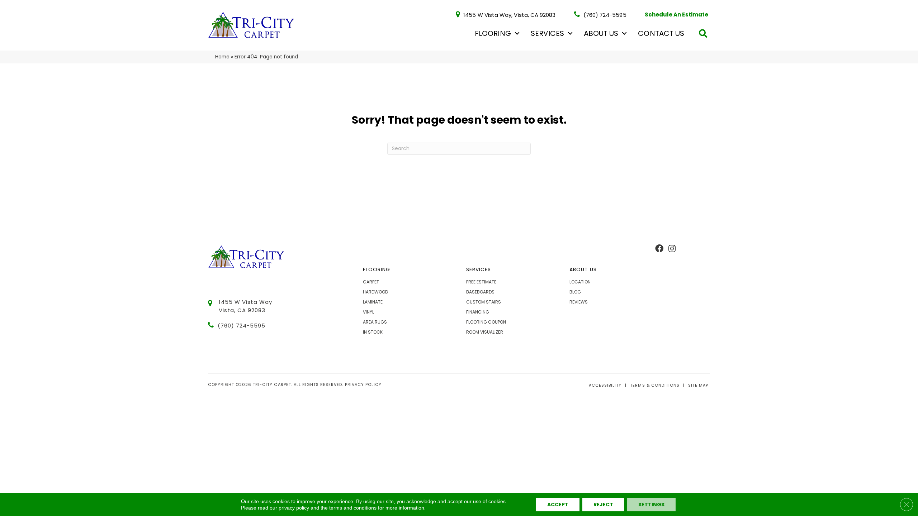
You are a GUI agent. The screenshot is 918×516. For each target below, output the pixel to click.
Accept (557, 504)
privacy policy (294, 508)
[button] (517, 33)
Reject (603, 504)
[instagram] (672, 249)
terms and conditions (353, 508)
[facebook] (659, 249)
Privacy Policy (363, 384)
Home (222, 56)
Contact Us (661, 33)
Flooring (493, 33)
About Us (601, 33)
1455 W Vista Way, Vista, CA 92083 (509, 14)
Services (547, 33)
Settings (651, 504)
